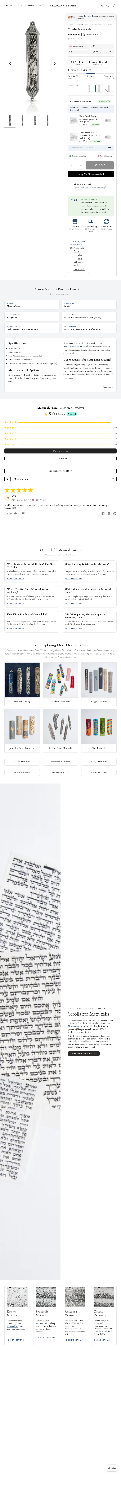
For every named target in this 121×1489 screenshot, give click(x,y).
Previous (10, 64)
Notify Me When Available (90, 174)
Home (70, 25)
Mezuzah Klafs (12, 1326)
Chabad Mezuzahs (101, 1331)
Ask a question (60, 458)
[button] (9, 5)
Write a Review (60, 451)
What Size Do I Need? (81, 70)
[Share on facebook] (103, 514)
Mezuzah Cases (83, 25)
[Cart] (114, 5)
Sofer (103, 1041)
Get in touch (79, 269)
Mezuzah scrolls (75, 1026)
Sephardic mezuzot (43, 1323)
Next (55, 64)
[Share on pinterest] (115, 514)
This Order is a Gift (82, 184)
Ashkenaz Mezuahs (72, 1329)
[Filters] (7, 479)
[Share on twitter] (109, 514)
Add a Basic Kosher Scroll (75, 346)
